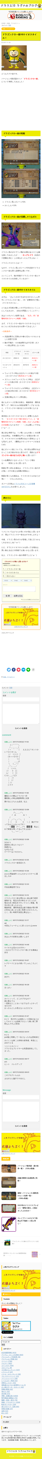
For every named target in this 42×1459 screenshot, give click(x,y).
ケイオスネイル (13, 573)
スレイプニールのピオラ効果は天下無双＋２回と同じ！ (28, 1220)
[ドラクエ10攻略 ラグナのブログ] (21, 7)
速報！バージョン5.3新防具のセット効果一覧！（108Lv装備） (28, 1195)
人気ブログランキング (21, 626)
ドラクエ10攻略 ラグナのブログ (30, 599)
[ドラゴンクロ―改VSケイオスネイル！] (23, 670)
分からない (11, 576)
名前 (4, 696)
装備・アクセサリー (9, 677)
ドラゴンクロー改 (14, 569)
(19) (9, 25)
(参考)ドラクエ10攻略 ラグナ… (12, 565)
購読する (8, 1294)
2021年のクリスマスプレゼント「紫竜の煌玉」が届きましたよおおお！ (28, 1208)
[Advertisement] (21, 107)
